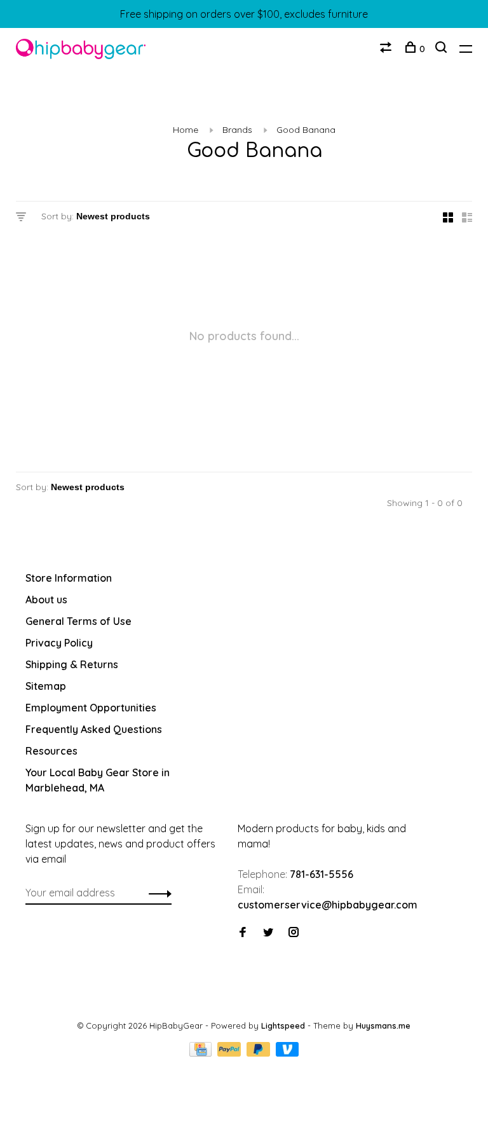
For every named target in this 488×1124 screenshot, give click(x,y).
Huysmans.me (383, 1025)
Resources (51, 750)
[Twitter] (268, 932)
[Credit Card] (202, 1052)
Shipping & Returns (71, 664)
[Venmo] (287, 1052)
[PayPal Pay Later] (260, 1052)
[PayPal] (230, 1052)
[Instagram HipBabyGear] (293, 932)
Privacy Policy (59, 642)
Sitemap (45, 686)
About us (46, 599)
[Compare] (387, 49)
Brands (237, 129)
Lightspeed (283, 1025)
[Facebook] (243, 932)
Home (185, 129)
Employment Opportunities (90, 707)
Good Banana (306, 129)
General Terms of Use (78, 621)
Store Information (68, 578)
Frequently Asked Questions (93, 729)
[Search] (442, 49)
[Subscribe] (157, 893)
